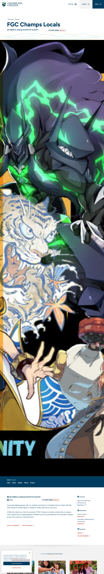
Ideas (8, 483)
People (20, 483)
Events (17, 19)
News (14, 483)
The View (10, 19)
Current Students (83, 536)
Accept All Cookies (17, 563)
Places (26, 483)
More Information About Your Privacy (21, 560)
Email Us (80, 516)
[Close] (30, 553)
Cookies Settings (16, 567)
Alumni (79, 533)
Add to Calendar (13, 525)
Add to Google (27, 525)
